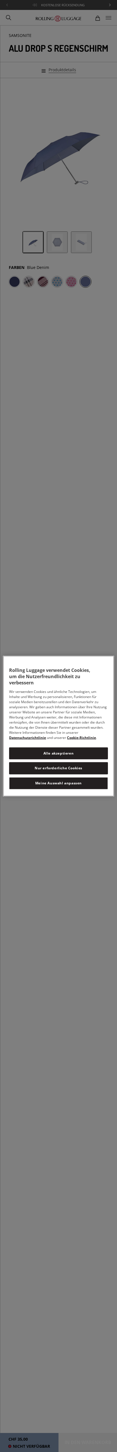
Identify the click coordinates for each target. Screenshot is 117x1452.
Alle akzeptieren (58, 753)
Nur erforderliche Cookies (58, 768)
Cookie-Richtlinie (81, 737)
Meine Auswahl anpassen (58, 783)
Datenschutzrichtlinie (27, 737)
